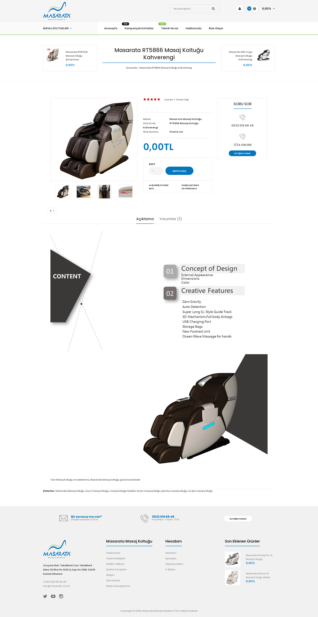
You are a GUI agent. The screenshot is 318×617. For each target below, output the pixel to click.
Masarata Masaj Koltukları (157, 611)
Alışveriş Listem (174, 564)
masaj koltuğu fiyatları (123, 491)
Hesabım (170, 553)
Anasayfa (131, 68)
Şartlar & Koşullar (116, 569)
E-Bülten (170, 569)
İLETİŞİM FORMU (242, 153)
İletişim (110, 575)
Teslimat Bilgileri (115, 558)
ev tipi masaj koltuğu (200, 491)
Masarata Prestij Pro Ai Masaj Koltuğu (259, 557)
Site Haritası (113, 580)
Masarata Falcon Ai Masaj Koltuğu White (258, 575)
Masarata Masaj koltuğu (70, 491)
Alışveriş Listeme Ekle (158, 187)
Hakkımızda (113, 553)
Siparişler (171, 558)
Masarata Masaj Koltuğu (185, 119)
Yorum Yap (182, 99)
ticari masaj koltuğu (148, 491)
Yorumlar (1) (170, 218)
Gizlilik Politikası (115, 564)
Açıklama (145, 218)
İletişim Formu (238, 518)
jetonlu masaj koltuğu (174, 491)
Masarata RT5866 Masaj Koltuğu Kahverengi (165, 68)
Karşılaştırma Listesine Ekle (190, 187)
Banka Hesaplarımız (118, 586)
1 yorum (168, 99)
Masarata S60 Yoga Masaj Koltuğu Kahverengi (240, 55)
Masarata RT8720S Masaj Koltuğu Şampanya (77, 55)
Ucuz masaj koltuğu (97, 491)
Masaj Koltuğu (64, 479)
